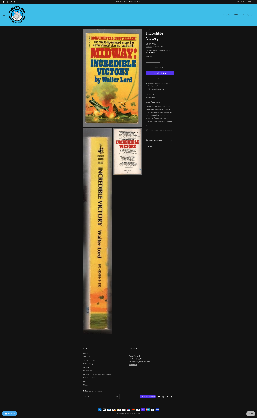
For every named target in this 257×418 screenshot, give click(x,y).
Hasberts (125, 413)
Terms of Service (89, 360)
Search (85, 353)
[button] (4, 15)
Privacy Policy (88, 371)
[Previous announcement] (79, 2)
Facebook (133, 365)
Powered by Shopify (134, 413)
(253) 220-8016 (135, 359)
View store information (156, 89)
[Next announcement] (178, 2)
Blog (84, 381)
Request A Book (89, 378)
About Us (86, 357)
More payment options (160, 78)
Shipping (149, 47)
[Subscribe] (117, 396)
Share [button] (150, 146)
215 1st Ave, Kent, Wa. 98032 (141, 362)
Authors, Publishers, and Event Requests (97, 374)
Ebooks (86, 385)
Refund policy (88, 364)
